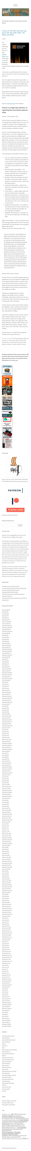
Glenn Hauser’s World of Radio (9, 1049)
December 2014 (6, 884)
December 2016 (6, 837)
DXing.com (4, 1045)
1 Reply (4, 38)
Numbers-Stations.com (7, 1057)
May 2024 (4, 663)
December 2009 (6, 1002)
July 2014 (4, 894)
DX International (6, 1042)
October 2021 (5, 723)
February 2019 (5, 786)
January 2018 (5, 812)
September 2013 (6, 914)
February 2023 (5, 692)
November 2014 (6, 886)
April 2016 (4, 853)
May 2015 (4, 875)
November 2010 (6, 981)
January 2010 (5, 1000)
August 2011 (5, 963)
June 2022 (4, 708)
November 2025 (6, 627)
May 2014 (4, 898)
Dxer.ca (4, 1043)
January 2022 (5, 718)
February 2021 (5, 739)
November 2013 (6, 910)
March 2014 (5, 902)
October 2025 (5, 629)
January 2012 (5, 953)
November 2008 (6, 1026)
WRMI (24, 1138)
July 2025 (4, 635)
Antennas (9, 1114)
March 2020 (5, 761)
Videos (8, 1137)
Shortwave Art (7, 1129)
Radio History (21, 1124)
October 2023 (5, 676)
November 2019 (6, 769)
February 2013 (5, 928)
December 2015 (6, 861)
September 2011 (6, 961)
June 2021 (4, 731)
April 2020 (4, 759)
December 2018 (6, 790)
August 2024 (5, 657)
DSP (20, 340)
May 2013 (4, 922)
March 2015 (5, 879)
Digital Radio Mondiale (19, 1117)
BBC (12, 1114)
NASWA (4, 1055)
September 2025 (6, 631)
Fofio (3, 1047)
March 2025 (5, 643)
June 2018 (4, 802)
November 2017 (6, 816)
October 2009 (5, 1006)
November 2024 (6, 651)
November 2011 (6, 957)
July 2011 (4, 965)
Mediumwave (5, 1123)
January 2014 (5, 906)
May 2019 (4, 780)
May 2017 (4, 828)
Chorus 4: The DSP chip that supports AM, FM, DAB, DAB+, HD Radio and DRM (14, 33)
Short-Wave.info (6, 1073)
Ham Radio (24, 1120)
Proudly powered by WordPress (9, 1148)
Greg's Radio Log (6, 1051)
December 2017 (6, 814)
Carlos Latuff (7, 1115)
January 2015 (5, 882)
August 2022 (5, 704)
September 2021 (6, 725)
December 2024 (6, 649)
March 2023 (5, 690)
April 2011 (4, 971)
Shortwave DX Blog (6, 1077)
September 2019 (6, 773)
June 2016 (4, 849)
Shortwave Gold (18, 1129)
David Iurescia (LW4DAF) (7, 1117)
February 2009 (5, 1020)
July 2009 (4, 1012)
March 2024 (5, 666)
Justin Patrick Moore (20, 1122)
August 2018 (5, 798)
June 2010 (4, 990)
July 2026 (4, 612)
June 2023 (4, 684)
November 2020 (6, 745)
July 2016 (4, 847)
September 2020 (6, 749)
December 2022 (6, 696)
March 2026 (5, 619)
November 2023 (6, 674)
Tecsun (4, 1137)
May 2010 (4, 992)
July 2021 (4, 729)
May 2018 (4, 804)
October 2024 (5, 653)
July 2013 (4, 918)
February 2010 (5, 998)
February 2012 (5, 951)
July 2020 (4, 753)
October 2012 (5, 935)
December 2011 (6, 955)
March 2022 (5, 714)
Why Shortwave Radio (17, 1138)
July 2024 (4, 659)
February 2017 (5, 833)
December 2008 (6, 1024)
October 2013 (5, 912)
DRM (24, 338)
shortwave (22, 1127)
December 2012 (6, 932)
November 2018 (6, 792)
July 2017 (4, 824)
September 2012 (6, 937)
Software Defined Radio (10, 1135)
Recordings (6, 1127)
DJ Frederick (6, 1119)
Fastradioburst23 (22, 1118)
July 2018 (4, 800)
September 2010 (6, 985)
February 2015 (5, 881)
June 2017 (4, 826)
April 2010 (4, 994)
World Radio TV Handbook (8, 1104)
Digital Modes (19, 338)
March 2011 (5, 973)
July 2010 (4, 989)
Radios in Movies (7, 1126)
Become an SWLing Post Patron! (10, 515)
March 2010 (5, 996)
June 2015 (4, 873)
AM (15, 338)
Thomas (24, 344)
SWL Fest (4, 1085)
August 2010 (5, 987)
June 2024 (4, 661)
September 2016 (6, 843)
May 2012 (4, 945)
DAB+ (13, 340)
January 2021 (5, 741)
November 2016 (6, 839)
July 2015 (4, 871)
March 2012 (5, 949)
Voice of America (6, 1138)
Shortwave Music (7, 1130)
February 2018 (5, 810)
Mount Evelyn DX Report (8, 1053)
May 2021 (4, 733)
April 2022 (4, 712)
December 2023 (6, 672)
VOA (19, 1137)
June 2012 (4, 943)
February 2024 (5, 668)
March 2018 (5, 808)
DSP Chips (23, 340)
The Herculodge (6, 1089)
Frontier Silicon (11, 103)
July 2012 (4, 941)
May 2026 (4, 615)
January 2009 (5, 1022)
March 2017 (5, 831)
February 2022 (5, 716)
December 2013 (6, 908)
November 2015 (6, 863)
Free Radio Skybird (7, 1120)
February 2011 (5, 975)
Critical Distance (6, 1038)
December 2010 (6, 979)
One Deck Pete (18, 1123)
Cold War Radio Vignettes (8, 1036)
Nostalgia (12, 1123)
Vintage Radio (13, 1137)
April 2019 (4, 782)
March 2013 (5, 926)
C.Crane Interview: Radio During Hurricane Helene (14, 588)
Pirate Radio (6, 1124)
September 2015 (6, 867)
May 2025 (4, 639)
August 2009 (5, 1010)
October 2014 (5, 888)
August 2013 (5, 916)
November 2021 (6, 721)
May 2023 (4, 686)
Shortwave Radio (11, 1132)
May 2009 (4, 1014)
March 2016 (5, 855)
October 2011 (5, 959)
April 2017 (4, 829)
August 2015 (5, 869)
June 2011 (4, 967)
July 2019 (4, 776)
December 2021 (6, 720)
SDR (11, 1127)
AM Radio (4, 1114)
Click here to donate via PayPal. (20, 481)
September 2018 (6, 796)
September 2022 (6, 702)
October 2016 (5, 841)
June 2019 (4, 778)
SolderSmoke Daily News (8, 1083)
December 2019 (6, 767)
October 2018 (5, 794)
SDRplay (15, 1127)
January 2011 (5, 977)
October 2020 (5, 747)
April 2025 (4, 641)
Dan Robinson (17, 1116)
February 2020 (5, 763)
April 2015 (4, 877)
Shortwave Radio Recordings (10, 1134)
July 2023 (4, 682)
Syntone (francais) (6, 1087)
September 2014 (6, 890)
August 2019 (5, 774)
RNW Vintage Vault (6, 1067)
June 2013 (4, 920)
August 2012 (5, 939)
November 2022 (6, 698)
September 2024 (6, 655)
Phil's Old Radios (6, 1063)
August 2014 (5, 892)
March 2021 (5, 737)
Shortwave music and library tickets (10, 586)
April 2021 (4, 735)
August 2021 (5, 727)
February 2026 (5, 621)
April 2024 (4, 665)
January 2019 (5, 788)
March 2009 (5, 1018)
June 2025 (4, 637)
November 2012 (6, 934)
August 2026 (5, 610)
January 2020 (5, 765)
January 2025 (5, 647)
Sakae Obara (5, 1069)
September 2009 (6, 1008)
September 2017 (6, 820)
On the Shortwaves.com (8, 1059)
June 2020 (4, 755)
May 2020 (4, 757)
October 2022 (5, 700)
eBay (14, 1118)
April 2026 (4, 617)
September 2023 (6, 678)
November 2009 (6, 1004)
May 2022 (4, 710)
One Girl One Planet (7, 1061)
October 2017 (5, 818)
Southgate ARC (23, 1135)
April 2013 (4, 924)
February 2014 (5, 904)
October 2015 (5, 865)
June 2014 (4, 896)
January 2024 (5, 670)
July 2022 (4, 706)
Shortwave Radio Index (7, 1079)
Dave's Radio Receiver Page (8, 1040)
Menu (15, 5)
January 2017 (5, 835)
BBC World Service (20, 1114)
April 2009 (4, 1016)
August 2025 (5, 633)
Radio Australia (13, 1124)
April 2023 (4, 688)
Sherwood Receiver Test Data (9, 1071)
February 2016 (5, 857)
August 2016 (5, 845)
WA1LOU (4, 1091)
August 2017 (5, 822)
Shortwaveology (6, 1081)
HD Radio (8, 344)
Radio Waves (15, 1126)
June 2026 (4, 613)
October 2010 (5, 983)
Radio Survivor (5, 1065)
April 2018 (4, 806)
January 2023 (5, 694)
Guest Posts (16, 1120)
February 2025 (5, 645)
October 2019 (5, 771)
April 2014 (4, 900)
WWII (28, 1138)
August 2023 (5, 680)
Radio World (22, 1126)
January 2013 (5, 930)
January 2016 (5, 859)
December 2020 (6, 743)
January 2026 (5, 623)
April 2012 (4, 947)
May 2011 (4, 969)
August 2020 (5, 751)
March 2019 (5, 784)
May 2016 (4, 851)
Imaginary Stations (8, 1122)
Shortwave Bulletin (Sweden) (9, 1075)
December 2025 (6, 625)
